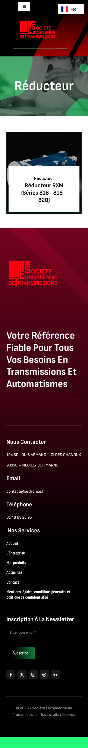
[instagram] (33, 674)
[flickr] (55, 674)
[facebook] (10, 674)
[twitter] (22, 674)
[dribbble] (44, 674)
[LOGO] (37, 13)
